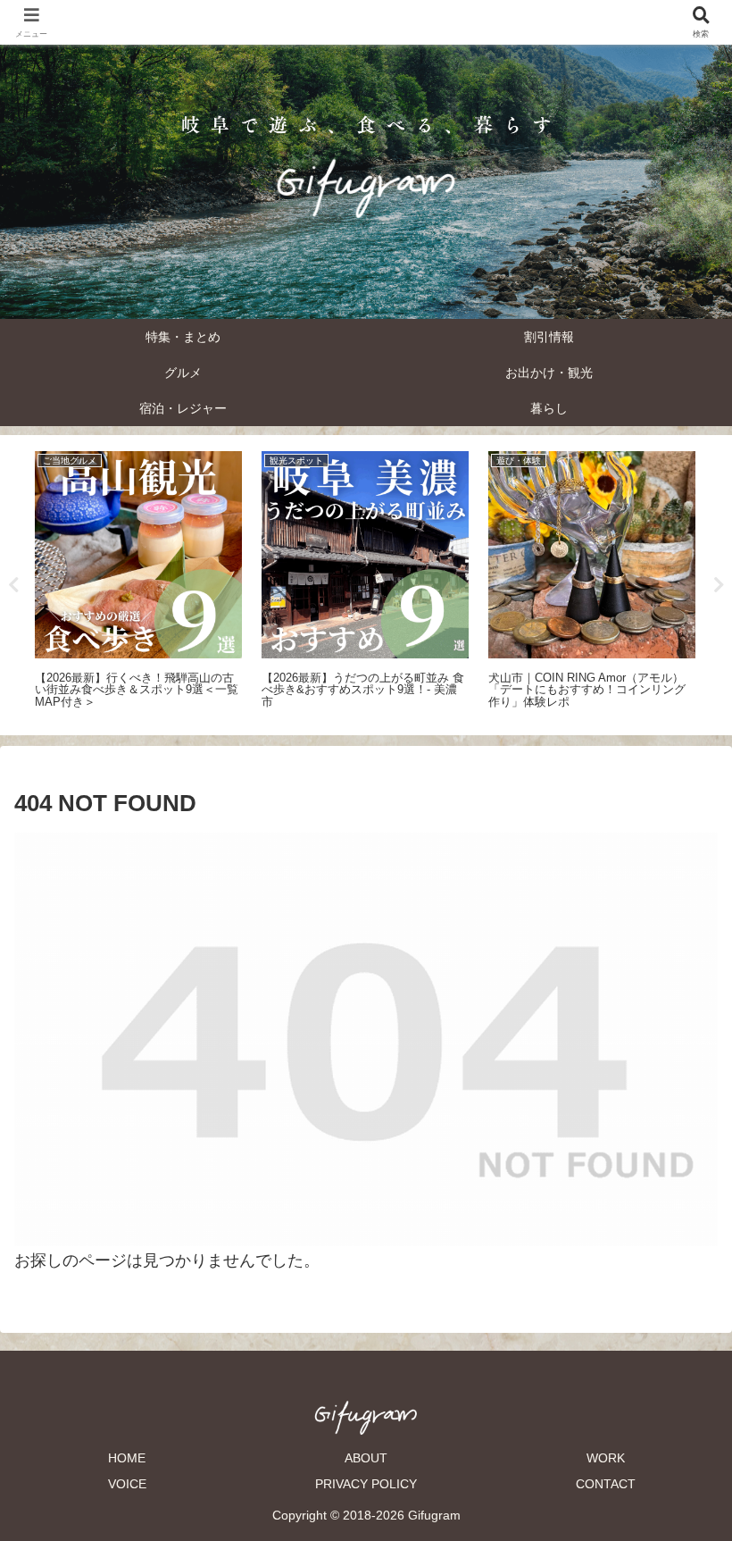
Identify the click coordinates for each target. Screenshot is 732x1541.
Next (719, 585)
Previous (13, 585)
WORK (605, 1458)
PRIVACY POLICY (366, 1484)
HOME (127, 1458)
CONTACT (606, 1484)
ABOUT (366, 1458)
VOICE (127, 1484)
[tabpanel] (138, 582)
